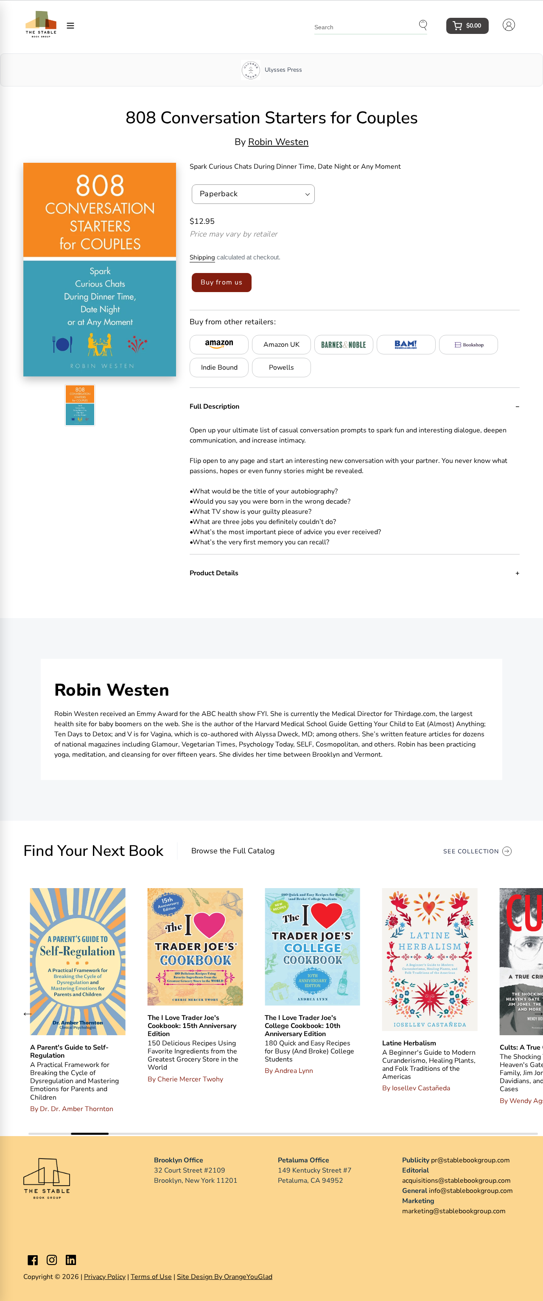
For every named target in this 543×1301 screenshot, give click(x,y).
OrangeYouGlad (248, 1276)
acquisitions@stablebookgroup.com (456, 1180)
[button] (27, 1014)
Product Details (214, 573)
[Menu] (70, 25)
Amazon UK (281, 344)
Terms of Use (151, 1276)
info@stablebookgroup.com (471, 1190)
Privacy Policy (105, 1276)
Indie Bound (219, 367)
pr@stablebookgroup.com (470, 1160)
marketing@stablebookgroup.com (454, 1211)
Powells (281, 367)
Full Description (214, 406)
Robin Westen (278, 142)
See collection (471, 851)
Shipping (202, 257)
